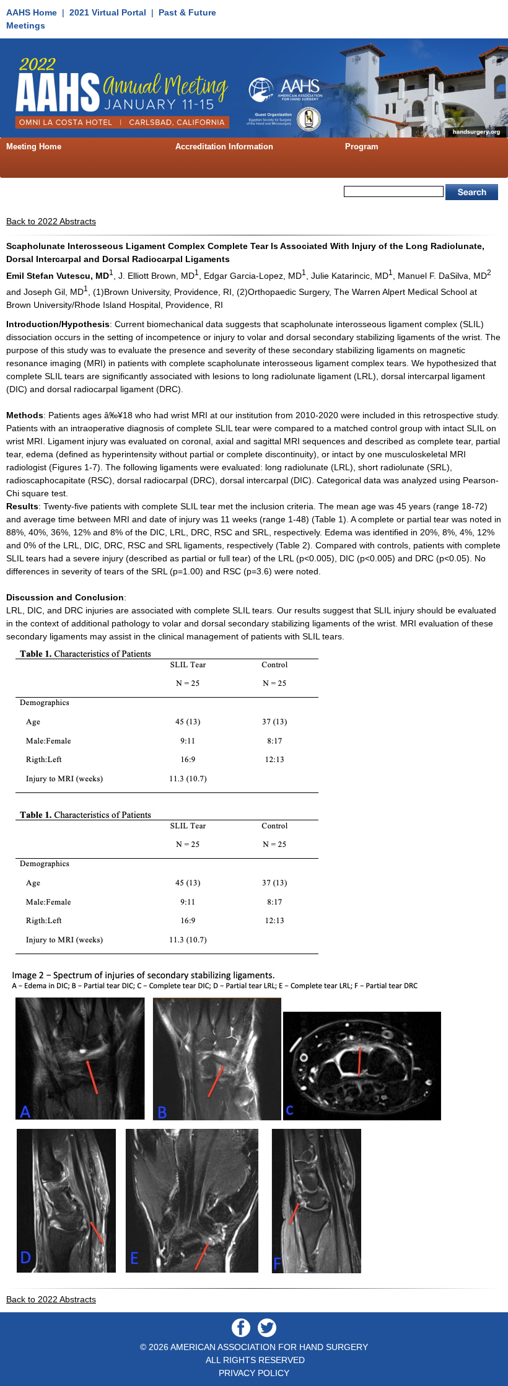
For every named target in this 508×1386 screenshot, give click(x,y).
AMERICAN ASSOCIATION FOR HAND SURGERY (269, 1347)
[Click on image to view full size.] (169, 801)
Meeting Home (33, 146)
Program (362, 146)
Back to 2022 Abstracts (51, 221)
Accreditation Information (224, 146)
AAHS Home (31, 12)
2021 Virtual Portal (107, 12)
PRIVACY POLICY (254, 1373)
